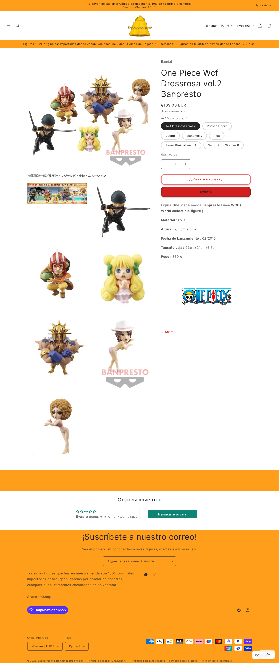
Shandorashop (46, 661)
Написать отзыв (172, 514)
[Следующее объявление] (271, 44)
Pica (216, 135)
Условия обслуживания (183, 660)
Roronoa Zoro (217, 126)
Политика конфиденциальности (106, 660)
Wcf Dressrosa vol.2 (180, 126)
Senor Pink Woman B (223, 145)
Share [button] (169, 331)
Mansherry (194, 135)
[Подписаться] (171, 561)
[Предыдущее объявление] (7, 44)
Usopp (170, 135)
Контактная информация (217, 660)
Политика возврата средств (148, 660)
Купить (206, 191)
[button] (8, 25)
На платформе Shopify (70, 661)
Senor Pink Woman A (181, 145)
